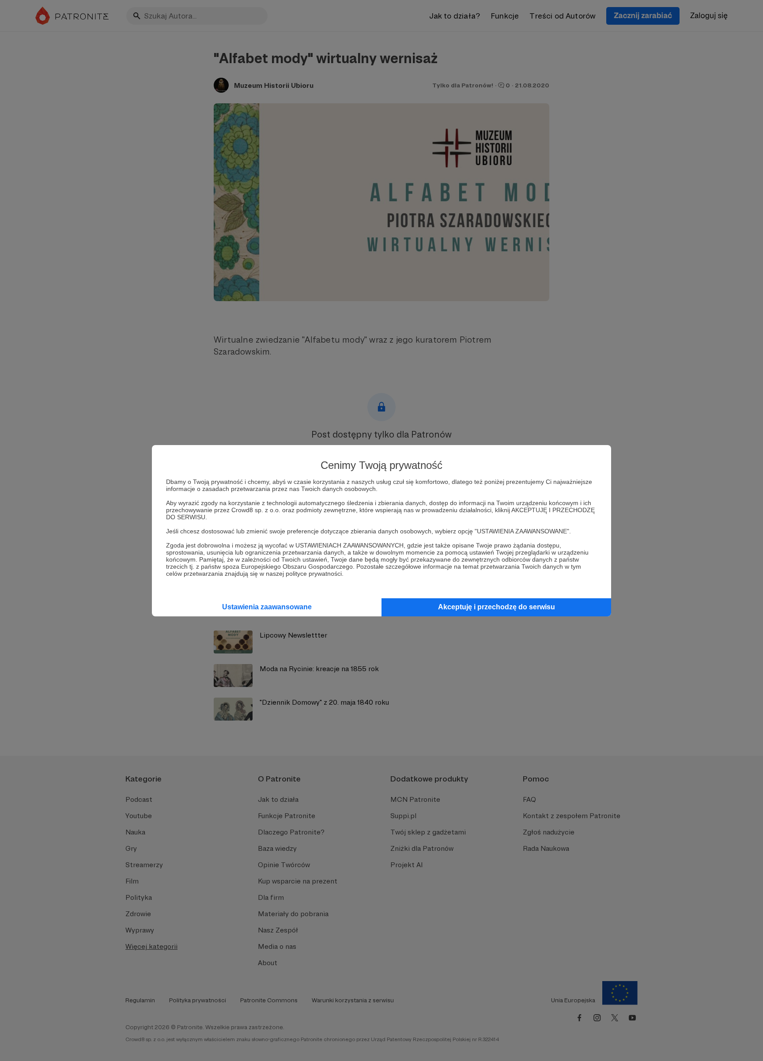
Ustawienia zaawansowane (267, 607)
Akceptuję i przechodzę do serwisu (496, 607)
